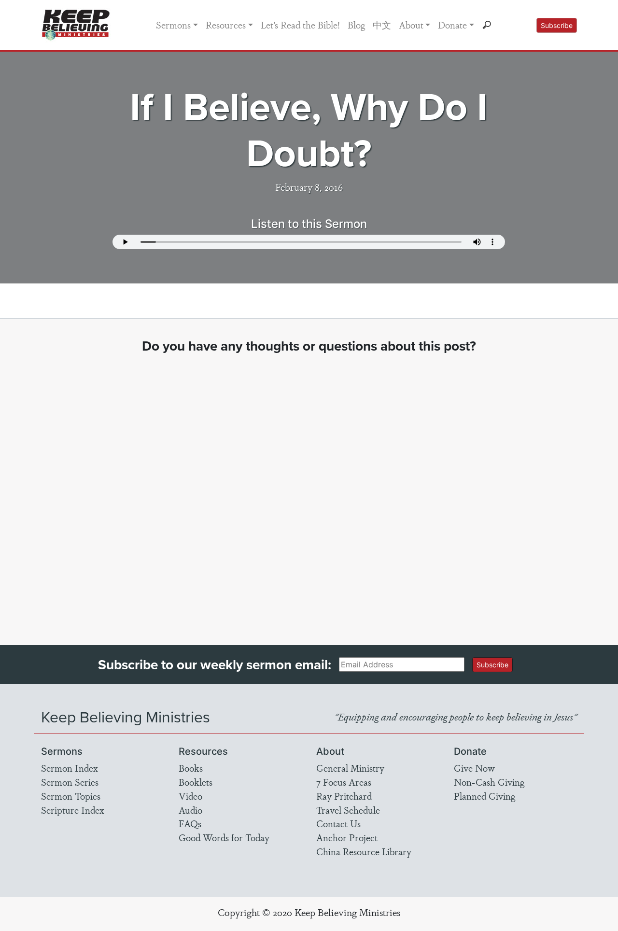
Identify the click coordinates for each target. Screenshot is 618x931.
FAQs (190, 823)
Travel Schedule (348, 810)
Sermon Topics (70, 796)
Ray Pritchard (344, 796)
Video (190, 796)
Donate (452, 24)
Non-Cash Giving (489, 782)
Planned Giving (484, 796)
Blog (356, 24)
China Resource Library (363, 851)
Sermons (173, 24)
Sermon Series (69, 782)
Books (191, 768)
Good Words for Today (224, 837)
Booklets (195, 782)
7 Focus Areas (343, 782)
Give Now (474, 768)
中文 (382, 24)
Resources (226, 24)
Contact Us (338, 823)
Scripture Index (72, 810)
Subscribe (557, 25)
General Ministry (350, 768)
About (411, 24)
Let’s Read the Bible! (300, 24)
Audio (190, 810)
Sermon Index (69, 768)
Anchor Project (347, 837)
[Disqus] (309, 490)
